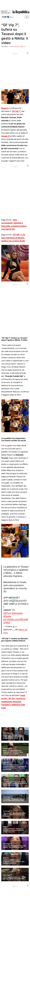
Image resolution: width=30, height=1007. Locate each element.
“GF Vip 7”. (16, 111)
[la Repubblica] (21, 12)
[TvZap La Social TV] (7, 17)
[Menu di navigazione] (27, 17)
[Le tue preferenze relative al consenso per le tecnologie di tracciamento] (28, 755)
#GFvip (7, 613)
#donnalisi (17, 613)
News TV (23, 46)
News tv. (5, 108)
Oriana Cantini (15, 46)
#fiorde (7, 616)
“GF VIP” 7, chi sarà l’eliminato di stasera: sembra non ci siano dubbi (13, 238)
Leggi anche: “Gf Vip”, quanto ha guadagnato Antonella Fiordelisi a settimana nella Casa (13, 701)
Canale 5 (5, 136)
